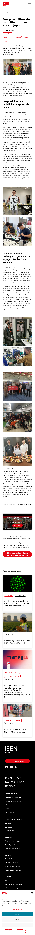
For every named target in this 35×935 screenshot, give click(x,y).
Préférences (17, 925)
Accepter (17, 914)
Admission (8, 808)
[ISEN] (11, 753)
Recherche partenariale (12, 866)
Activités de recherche (12, 859)
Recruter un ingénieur (12, 849)
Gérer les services (17, 909)
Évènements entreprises (13, 841)
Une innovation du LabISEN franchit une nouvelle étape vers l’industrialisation (16, 603)
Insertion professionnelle (13, 801)
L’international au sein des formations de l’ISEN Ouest (17, 554)
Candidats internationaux (13, 884)
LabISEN (8, 855)
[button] (32, 893)
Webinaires (8, 823)
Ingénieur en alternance (13, 797)
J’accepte (17, 525)
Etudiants (8, 877)
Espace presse (9, 831)
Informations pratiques (12, 888)
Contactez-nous (17, 761)
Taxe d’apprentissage (12, 845)
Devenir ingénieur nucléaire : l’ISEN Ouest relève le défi (17, 641)
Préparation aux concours (13, 820)
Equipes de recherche (12, 862)
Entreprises (9, 837)
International (9, 805)
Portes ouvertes (10, 812)
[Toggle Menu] (29, 4)
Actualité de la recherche (13, 870)
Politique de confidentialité (17, 522)
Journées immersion (11, 816)
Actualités (6, 13)
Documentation (10, 827)
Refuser (17, 919)
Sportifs (7, 880)
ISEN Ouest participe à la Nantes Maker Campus (15, 730)
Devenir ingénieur (11, 794)
